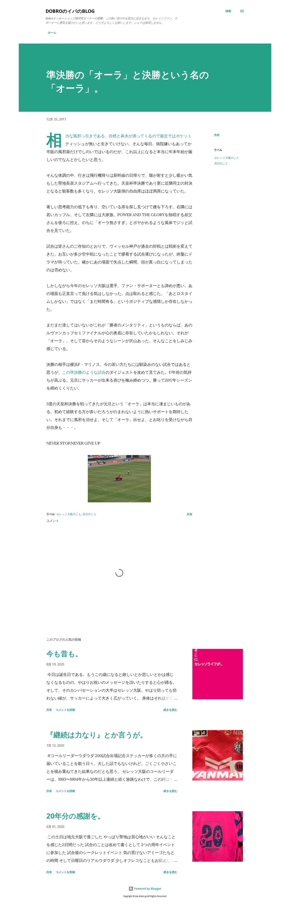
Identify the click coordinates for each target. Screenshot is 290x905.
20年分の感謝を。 (75, 816)
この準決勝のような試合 (84, 372)
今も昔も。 (64, 653)
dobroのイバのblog (70, 11)
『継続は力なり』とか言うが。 (96, 735)
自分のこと (221, 163)
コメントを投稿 (65, 710)
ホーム (52, 32)
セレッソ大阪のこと (226, 158)
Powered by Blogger (147, 888)
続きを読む (170, 710)
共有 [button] (217, 135)
